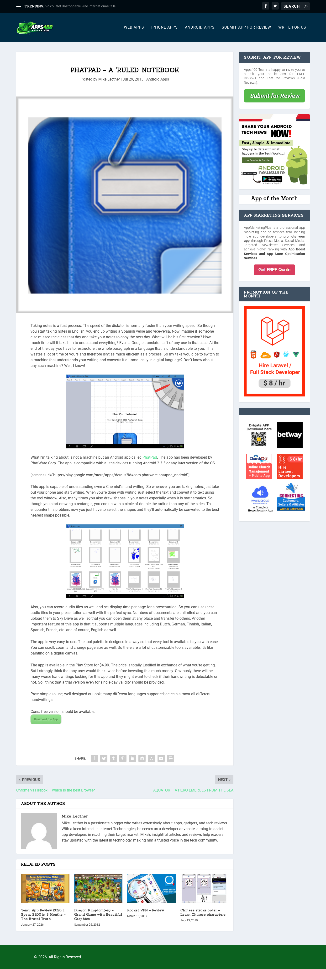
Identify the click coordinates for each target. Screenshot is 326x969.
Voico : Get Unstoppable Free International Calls (80, 6)
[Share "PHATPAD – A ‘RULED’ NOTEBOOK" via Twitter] (104, 758)
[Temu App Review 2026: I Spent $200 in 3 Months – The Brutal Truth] (45, 888)
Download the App (46, 719)
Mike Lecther (109, 79)
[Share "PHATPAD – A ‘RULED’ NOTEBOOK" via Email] (161, 758)
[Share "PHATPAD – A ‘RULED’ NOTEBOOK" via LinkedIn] (132, 758)
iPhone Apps (164, 27)
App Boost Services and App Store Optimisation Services (274, 253)
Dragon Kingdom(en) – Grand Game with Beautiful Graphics (98, 914)
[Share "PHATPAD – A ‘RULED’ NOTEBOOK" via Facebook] (94, 758)
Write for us (292, 27)
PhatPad (149, 457)
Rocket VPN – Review (145, 910)
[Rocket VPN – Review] (151, 888)
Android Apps (200, 27)
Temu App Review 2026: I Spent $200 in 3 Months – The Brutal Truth (43, 914)
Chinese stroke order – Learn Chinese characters (203, 912)
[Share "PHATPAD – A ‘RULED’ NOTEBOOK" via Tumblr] (113, 758)
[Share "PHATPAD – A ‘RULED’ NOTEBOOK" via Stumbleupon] (151, 758)
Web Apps (134, 27)
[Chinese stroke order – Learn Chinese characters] (204, 888)
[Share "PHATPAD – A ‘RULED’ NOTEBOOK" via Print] (170, 758)
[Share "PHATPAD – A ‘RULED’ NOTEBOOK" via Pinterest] (123, 758)
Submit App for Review (246, 27)
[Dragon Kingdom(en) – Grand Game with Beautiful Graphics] (98, 888)
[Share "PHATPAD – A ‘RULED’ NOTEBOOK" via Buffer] (142, 758)
